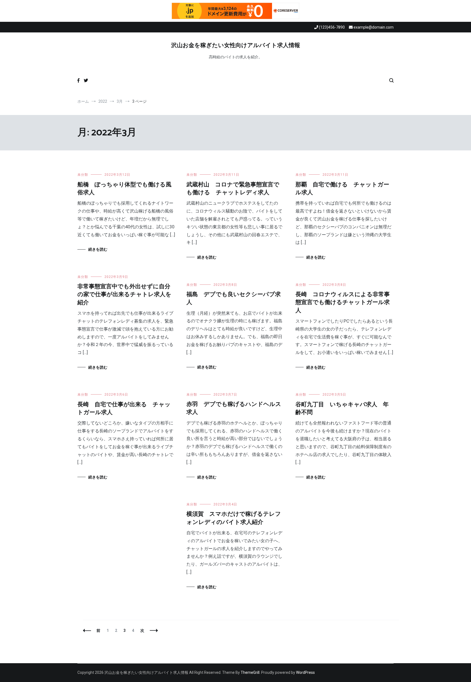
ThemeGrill (250, 672)
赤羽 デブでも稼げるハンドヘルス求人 (233, 408)
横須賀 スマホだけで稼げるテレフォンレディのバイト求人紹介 (233, 518)
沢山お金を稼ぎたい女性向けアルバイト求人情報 (235, 45)
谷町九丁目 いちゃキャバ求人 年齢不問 (342, 408)
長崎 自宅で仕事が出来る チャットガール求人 (124, 408)
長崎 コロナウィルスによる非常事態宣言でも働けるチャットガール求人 (342, 302)
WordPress (305, 672)
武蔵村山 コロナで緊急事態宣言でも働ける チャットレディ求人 (232, 188)
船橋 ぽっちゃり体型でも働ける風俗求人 (124, 188)
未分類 (82, 175)
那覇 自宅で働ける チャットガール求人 (342, 188)
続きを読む (97, 249)
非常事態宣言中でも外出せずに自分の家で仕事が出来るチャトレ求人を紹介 (124, 294)
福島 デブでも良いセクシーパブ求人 (233, 298)
